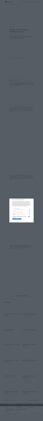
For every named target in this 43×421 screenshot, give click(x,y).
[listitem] (21, 208)
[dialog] (21, 210)
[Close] (32, 199)
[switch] (29, 209)
